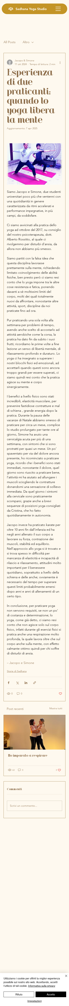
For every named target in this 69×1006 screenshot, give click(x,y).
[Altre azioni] (60, 62)
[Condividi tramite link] (34, 682)
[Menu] (58, 8)
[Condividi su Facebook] (8, 682)
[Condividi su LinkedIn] (26, 682)
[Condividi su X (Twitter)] (17, 682)
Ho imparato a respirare (27, 755)
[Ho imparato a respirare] (34, 732)
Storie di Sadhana (17, 671)
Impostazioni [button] (34, 1001)
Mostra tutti (55, 708)
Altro (26, 42)
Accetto (51, 994)
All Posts (10, 42)
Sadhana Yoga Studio (31, 9)
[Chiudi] (64, 978)
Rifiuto (18, 994)
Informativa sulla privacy (41, 985)
